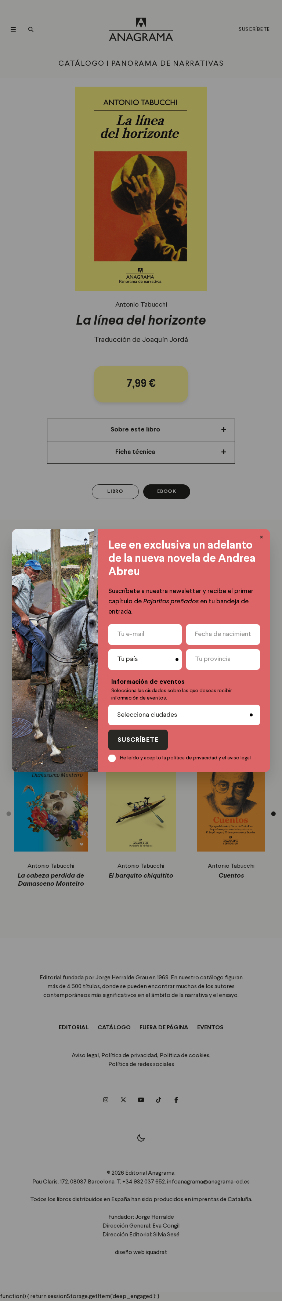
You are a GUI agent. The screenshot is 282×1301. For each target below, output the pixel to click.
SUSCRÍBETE (138, 740)
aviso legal (239, 757)
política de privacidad (192, 757)
